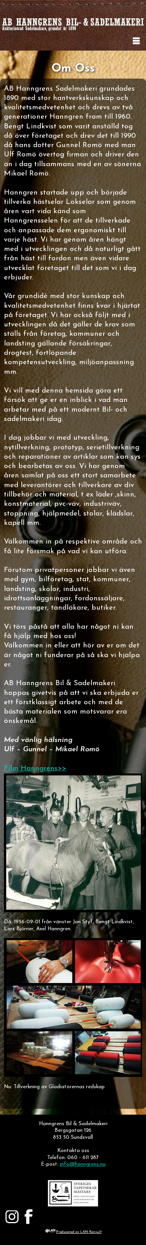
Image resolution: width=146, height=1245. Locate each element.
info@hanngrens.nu (83, 1164)
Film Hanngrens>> (35, 768)
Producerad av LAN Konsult (79, 1232)
